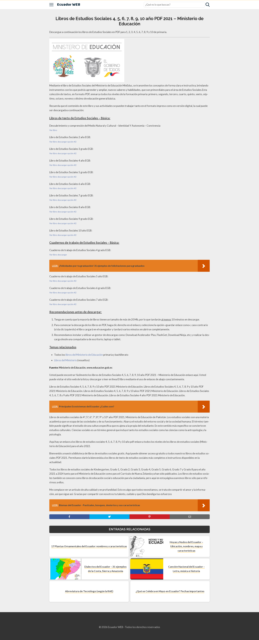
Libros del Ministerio (65, 360)
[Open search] (207, 5)
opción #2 (71, 141)
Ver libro (53, 130)
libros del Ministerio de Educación (84, 354)
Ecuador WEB (68, 4)
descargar (62, 141)
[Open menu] (51, 5)
